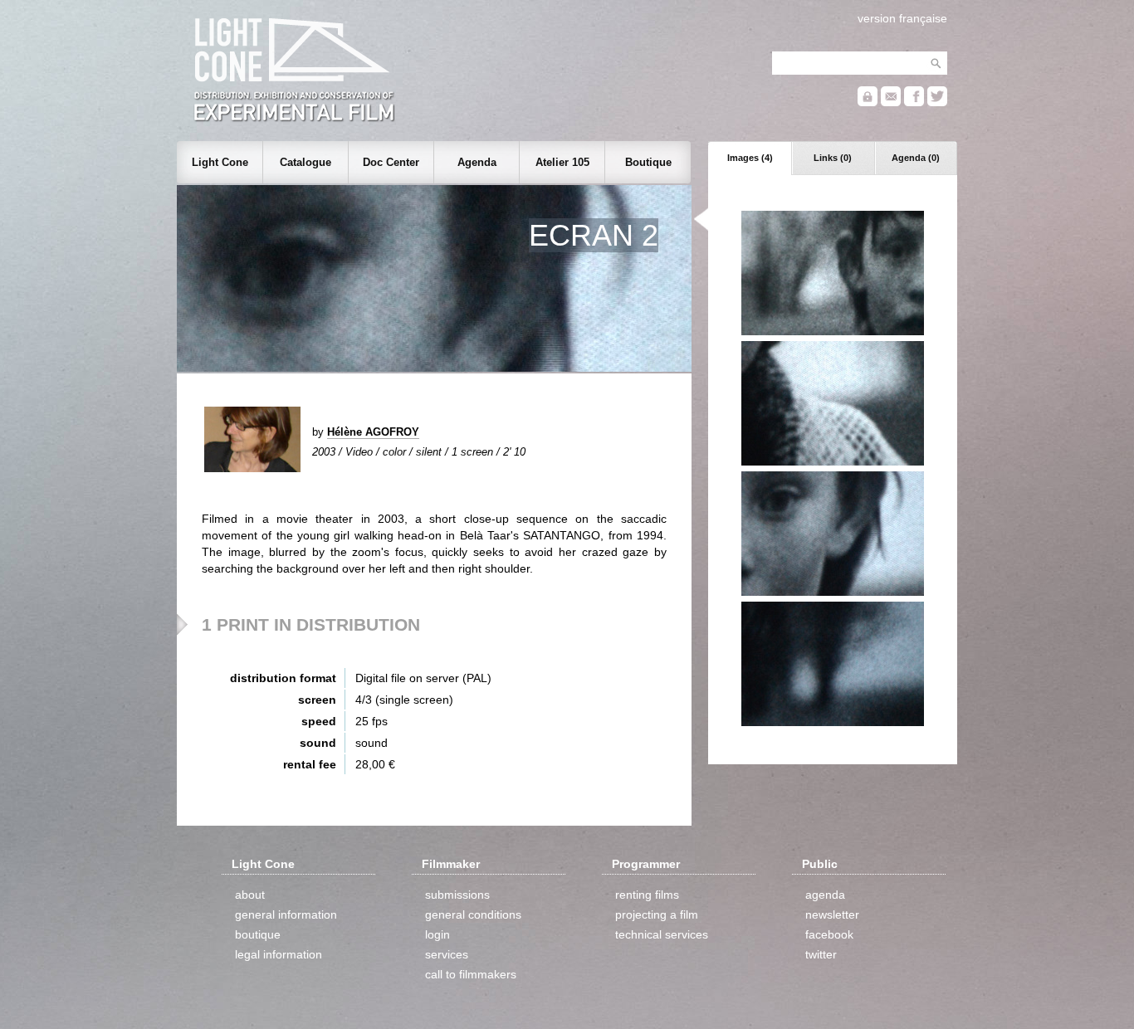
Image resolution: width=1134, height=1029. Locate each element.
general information (286, 914)
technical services (661, 934)
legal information (278, 954)
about (250, 894)
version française (902, 18)
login (437, 934)
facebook (829, 934)
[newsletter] (891, 102)
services (446, 954)
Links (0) (833, 158)
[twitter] (937, 102)
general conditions (473, 914)
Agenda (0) (916, 158)
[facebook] (914, 102)
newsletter (832, 914)
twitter (821, 954)
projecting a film (656, 914)
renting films (647, 894)
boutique (258, 934)
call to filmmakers (470, 974)
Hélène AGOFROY (373, 432)
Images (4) (750, 158)
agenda (825, 894)
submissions (457, 894)
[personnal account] (867, 102)
